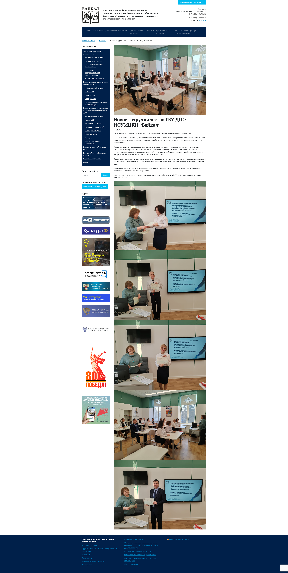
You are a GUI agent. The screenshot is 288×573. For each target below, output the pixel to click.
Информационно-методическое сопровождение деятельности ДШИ (95, 110)
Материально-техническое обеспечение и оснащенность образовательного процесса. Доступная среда (141, 545)
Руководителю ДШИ (93, 130)
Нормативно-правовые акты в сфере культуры (96, 103)
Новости (102, 40)
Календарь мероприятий (94, 127)
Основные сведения (89, 545)
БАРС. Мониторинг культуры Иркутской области (185, 31)
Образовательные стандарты (93, 561)
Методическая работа (93, 61)
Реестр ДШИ (90, 120)
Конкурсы (88, 138)
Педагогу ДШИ (91, 134)
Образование (87, 558)
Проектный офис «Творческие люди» (95, 148)
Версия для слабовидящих (190, 2)
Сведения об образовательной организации (110, 30)
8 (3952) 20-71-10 (197, 14)
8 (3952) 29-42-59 (197, 17)
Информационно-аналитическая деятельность (95, 83)
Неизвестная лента (179, 539)
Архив (85, 162)
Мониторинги (90, 95)
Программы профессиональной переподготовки (92, 72)
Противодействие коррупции (163, 31)
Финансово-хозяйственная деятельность (140, 554)
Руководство (87, 565)
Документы (86, 554)
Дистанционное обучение (136, 31)
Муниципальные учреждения (94, 186)
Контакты (202, 20)
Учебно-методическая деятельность (92, 52)
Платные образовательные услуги (137, 551)
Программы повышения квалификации (94, 65)
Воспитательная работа (94, 78)
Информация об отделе (94, 57)
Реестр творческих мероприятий (92, 142)
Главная (88, 30)
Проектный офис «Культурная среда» (94, 154)
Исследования (90, 99)
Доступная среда (131, 564)
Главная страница (88, 40)
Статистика (89, 91)
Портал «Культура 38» (92, 159)
